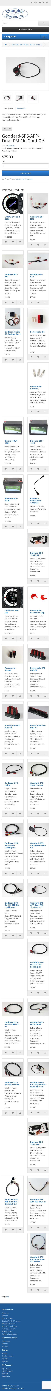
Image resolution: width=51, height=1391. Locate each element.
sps (7, 1297)
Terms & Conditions (9, 1326)
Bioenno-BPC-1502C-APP (37, 1143)
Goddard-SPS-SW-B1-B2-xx (37, 784)
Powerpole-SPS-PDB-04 (12, 726)
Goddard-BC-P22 (36, 275)
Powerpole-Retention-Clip (37, 611)
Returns (5, 1344)
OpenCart (15, 1386)
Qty (3, 161)
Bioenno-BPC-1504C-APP (37, 553)
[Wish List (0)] (40, 2)
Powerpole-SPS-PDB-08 (38, 669)
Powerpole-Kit (37, 331)
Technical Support (8, 1323)
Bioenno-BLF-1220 (11, 499)
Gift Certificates (7, 1356)
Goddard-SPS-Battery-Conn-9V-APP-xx (37, 1259)
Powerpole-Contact (36, 387)
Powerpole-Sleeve (10, 669)
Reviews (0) (21, 108)
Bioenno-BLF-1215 (36, 441)
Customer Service (8, 1329)
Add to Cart (25, 173)
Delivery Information (9, 1334)
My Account (6, 1368)
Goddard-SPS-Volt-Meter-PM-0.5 (38, 845)
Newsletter (6, 1376)
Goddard (10, 146)
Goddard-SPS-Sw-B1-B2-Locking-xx (12, 845)
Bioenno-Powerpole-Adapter (36, 500)
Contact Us (6, 1341)
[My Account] (35, 2)
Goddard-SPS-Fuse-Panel (37, 1023)
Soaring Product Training (11, 1321)
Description (8, 108)
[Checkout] (47, 2)
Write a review (28, 179)
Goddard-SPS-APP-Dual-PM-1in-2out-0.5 (27, 45)
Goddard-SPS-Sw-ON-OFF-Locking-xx (37, 964)
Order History (7, 1371)
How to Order (7, 1318)
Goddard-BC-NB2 (36, 217)
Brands (4, 1353)
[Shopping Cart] (43, 2)
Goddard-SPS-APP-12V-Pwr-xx (38, 1200)
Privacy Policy (7, 1331)
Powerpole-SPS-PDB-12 (38, 726)
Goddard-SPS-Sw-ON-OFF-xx (12, 1083)
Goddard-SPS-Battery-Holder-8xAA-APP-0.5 (38, 1084)
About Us (5, 1313)
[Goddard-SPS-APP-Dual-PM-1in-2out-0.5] (25, 70)
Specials (5, 1361)
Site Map (5, 1346)
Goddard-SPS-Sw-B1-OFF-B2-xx (12, 1024)
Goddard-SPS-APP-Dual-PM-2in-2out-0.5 (12, 1201)
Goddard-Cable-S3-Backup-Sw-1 (13, 332)
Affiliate (5, 1359)
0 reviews (17, 179)
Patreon (5, 1316)
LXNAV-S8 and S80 (12, 611)
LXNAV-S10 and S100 (12, 217)
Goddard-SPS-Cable (12, 784)
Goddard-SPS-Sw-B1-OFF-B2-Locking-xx (12, 904)
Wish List (5, 1374)
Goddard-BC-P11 (11, 275)
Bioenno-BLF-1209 (11, 441)
